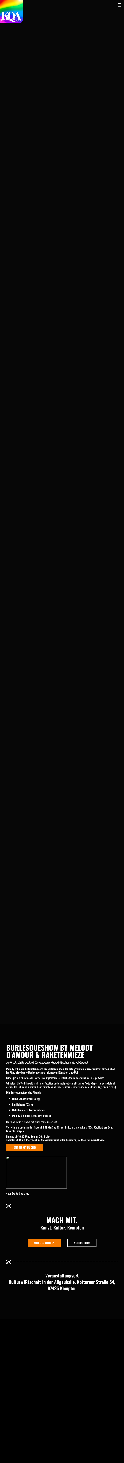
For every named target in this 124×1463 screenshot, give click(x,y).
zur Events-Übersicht (18, 1193)
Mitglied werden (44, 1243)
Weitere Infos (82, 1243)
